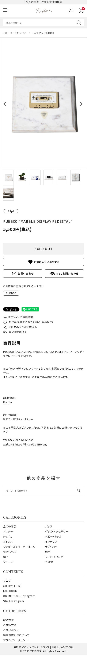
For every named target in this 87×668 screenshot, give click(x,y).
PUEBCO (11, 293)
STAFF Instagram (13, 601)
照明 (47, 551)
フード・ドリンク (54, 556)
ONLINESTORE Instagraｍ (19, 596)
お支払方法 (9, 625)
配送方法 (8, 620)
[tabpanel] (43, 102)
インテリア (51, 541)
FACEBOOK (10, 591)
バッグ (48, 526)
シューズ (8, 561)
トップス (7, 536)
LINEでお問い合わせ (66, 273)
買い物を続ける (15, 331)
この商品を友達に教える (20, 327)
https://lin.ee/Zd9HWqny (31, 444)
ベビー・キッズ (53, 536)
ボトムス (8, 541)
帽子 (5, 556)
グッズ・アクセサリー (56, 531)
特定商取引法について (16, 635)
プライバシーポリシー (15, 640)
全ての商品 (9, 526)
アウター (8, 531)
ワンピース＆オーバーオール (19, 546)
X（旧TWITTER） (12, 586)
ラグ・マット (51, 546)
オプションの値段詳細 (18, 317)
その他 (49, 561)
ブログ (7, 580)
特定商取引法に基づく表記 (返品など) (28, 322)
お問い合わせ (23, 273)
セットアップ (10, 551)
